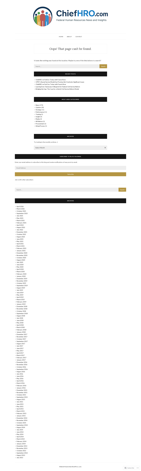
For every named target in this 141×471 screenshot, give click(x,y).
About (69, 36)
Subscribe (70, 174)
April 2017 (20, 353)
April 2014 (20, 437)
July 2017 (20, 346)
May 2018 (20, 323)
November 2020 (22, 255)
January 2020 (21, 276)
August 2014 (21, 427)
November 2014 (22, 420)
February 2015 (21, 413)
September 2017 (22, 341)
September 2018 (22, 313)
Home (61, 36)
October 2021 (21, 234)
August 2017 (21, 344)
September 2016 (22, 369)
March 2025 (21, 220)
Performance (40, 112)
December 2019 (22, 278)
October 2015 (21, 395)
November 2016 (22, 364)
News (37, 105)
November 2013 (22, 448)
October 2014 (21, 423)
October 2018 (21, 311)
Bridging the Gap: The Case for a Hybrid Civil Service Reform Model (57, 89)
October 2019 (21, 283)
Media (38, 119)
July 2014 (20, 430)
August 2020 (21, 260)
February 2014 (21, 441)
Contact (78, 36)
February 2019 (21, 302)
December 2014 (22, 418)
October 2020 (21, 258)
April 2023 (20, 225)
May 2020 (20, 267)
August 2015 (21, 399)
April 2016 (20, 381)
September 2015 (22, 397)
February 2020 (21, 274)
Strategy (38, 110)
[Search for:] (70, 66)
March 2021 (21, 246)
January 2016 (21, 388)
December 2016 (22, 362)
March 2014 (21, 439)
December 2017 (22, 334)
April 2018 (20, 325)
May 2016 (20, 378)
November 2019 (22, 281)
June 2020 (20, 264)
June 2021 (20, 239)
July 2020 (20, 262)
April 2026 (20, 206)
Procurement (40, 124)
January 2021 (21, 251)
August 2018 (21, 316)
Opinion (38, 107)
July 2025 (20, 216)
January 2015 (21, 416)
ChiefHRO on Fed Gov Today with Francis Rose (51, 84)
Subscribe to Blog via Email (70, 156)
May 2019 (20, 295)
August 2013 (21, 455)
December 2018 (22, 306)
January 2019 (21, 304)
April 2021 (20, 244)
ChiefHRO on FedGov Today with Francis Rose (51, 80)
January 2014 (21, 444)
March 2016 (21, 383)
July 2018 (20, 318)
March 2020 (21, 271)
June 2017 (20, 348)
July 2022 (20, 230)
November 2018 (22, 309)
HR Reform (39, 121)
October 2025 (21, 211)
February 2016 (21, 385)
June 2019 (20, 292)
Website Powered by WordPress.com (70, 466)
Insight (38, 117)
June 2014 (20, 432)
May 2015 (20, 406)
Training (38, 114)
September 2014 (22, 425)
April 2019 (20, 297)
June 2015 (20, 404)
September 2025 (22, 213)
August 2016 (21, 371)
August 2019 (21, 288)
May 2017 (20, 351)
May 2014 (20, 434)
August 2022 (21, 227)
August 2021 (21, 237)
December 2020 (22, 253)
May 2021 (20, 241)
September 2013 (22, 453)
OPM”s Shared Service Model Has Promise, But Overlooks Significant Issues (60, 82)
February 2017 (21, 358)
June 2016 (20, 376)
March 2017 (21, 355)
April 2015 (20, 409)
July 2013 (20, 457)
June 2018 (20, 320)
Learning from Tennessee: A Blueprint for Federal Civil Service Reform (58, 87)
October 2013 (21, 451)
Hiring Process (40, 126)
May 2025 (20, 218)
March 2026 (21, 209)
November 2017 (22, 337)
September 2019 (22, 285)
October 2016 (21, 367)
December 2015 (22, 390)
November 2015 (22, 392)
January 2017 (21, 360)
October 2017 (21, 339)
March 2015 (21, 411)
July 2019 (20, 290)
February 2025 (21, 223)
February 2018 (21, 330)
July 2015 (20, 402)
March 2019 (21, 299)
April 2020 (20, 269)
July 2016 (20, 374)
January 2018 (21, 332)
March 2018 (21, 327)
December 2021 (22, 232)
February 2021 (21, 248)
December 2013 (22, 446)
